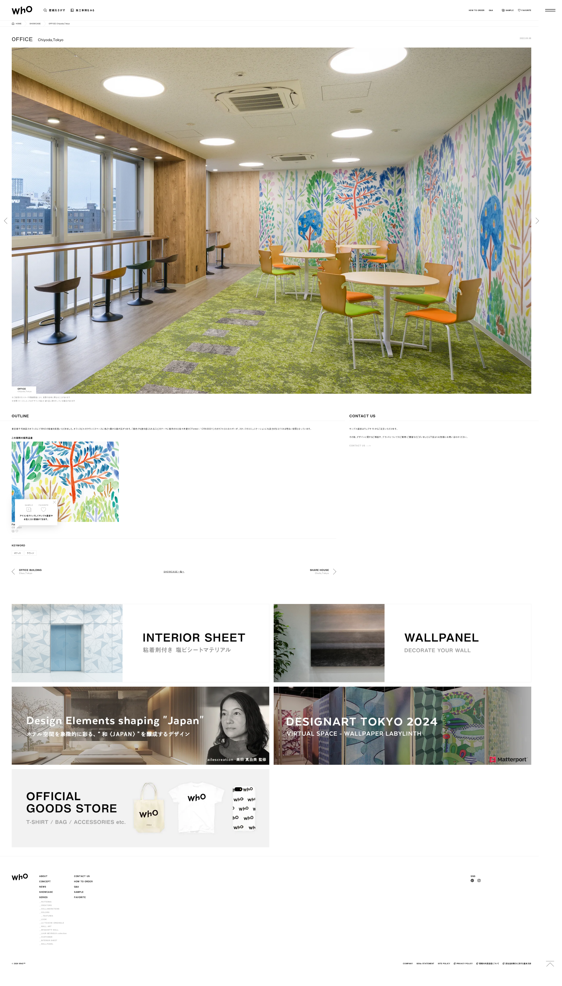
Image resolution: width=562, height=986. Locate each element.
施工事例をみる (85, 10)
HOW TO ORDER (476, 10)
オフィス (17, 553)
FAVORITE (526, 10)
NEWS (42, 886)
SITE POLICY (444, 963)
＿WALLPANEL (46, 944)
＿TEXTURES (47, 915)
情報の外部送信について (489, 963)
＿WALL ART (45, 926)
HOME (18, 23)
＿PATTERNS (45, 901)
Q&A (491, 10)
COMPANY (408, 963)
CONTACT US (357, 445)
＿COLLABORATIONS (49, 908)
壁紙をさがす (57, 10)
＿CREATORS (45, 905)
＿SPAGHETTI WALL (49, 929)
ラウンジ (30, 553)
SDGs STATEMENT (425, 963)
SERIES (43, 897)
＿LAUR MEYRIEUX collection (53, 933)
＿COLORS (44, 912)
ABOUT (43, 876)
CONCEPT (45, 881)
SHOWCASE (35, 23)
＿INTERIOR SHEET (48, 940)
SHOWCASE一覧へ (174, 571)
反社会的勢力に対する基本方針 (518, 963)
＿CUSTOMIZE (46, 937)
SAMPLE (510, 10)
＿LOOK (43, 919)
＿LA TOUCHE (51, 922)
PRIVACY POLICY (464, 963)
